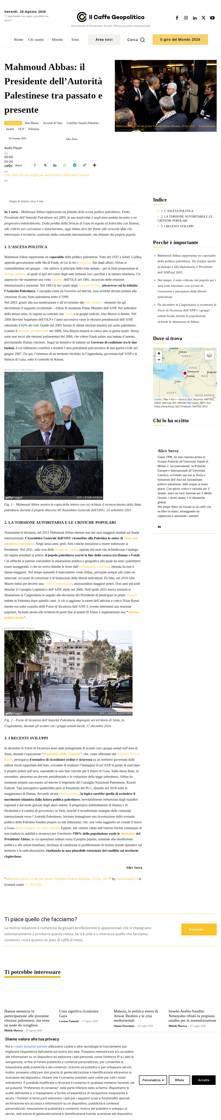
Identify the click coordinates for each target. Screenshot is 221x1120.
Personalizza (151, 1080)
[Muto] (6, 171)
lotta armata (92, 302)
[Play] (6, 153)
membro (57, 279)
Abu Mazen (32, 123)
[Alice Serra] (62, 139)
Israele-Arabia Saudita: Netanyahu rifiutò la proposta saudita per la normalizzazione (192, 1016)
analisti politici (68, 793)
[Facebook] (177, 18)
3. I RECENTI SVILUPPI (177, 226)
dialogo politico (14, 274)
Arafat (68, 314)
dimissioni (128, 833)
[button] (136, 40)
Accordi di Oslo (52, 123)
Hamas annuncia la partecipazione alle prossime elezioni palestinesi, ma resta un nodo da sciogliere (26, 1018)
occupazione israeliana (94, 566)
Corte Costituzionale (58, 583)
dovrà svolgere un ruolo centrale (37, 828)
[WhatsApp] (64, 165)
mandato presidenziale (32, 331)
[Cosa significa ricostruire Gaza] (83, 995)
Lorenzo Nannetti (69, 1021)
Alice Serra (71, 139)
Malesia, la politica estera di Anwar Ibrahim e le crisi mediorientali (136, 1016)
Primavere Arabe (66, 549)
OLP (21, 129)
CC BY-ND (138, 129)
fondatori (84, 262)
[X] (203, 18)
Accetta (203, 1080)
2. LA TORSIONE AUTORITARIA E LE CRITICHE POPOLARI (185, 219)
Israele (10, 129)
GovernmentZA (207, 126)
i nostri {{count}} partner (30, 1046)
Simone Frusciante (124, 1025)
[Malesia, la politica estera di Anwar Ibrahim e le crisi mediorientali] (138, 995)
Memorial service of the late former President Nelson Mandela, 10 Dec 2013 (155, 126)
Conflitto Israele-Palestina (82, 123)
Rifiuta (179, 1080)
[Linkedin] (194, 18)
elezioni (131, 595)
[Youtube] (212, 18)
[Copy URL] (84, 165)
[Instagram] (186, 18)
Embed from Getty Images (19, 369)
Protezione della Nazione (61, 754)
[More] (6, 180)
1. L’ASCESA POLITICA (177, 211)
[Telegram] (74, 165)
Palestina (33, 129)
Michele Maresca (13, 1030)
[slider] (47, 175)
